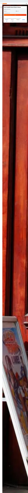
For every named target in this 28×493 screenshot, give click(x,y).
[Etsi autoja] (1, 8)
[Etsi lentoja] (1, 5)
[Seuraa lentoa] (1, 13)
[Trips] (1, 15)
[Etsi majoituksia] (1, 7)
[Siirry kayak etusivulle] (4, 3)
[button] (1, 3)
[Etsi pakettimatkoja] (1, 10)
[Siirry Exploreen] (1, 12)
